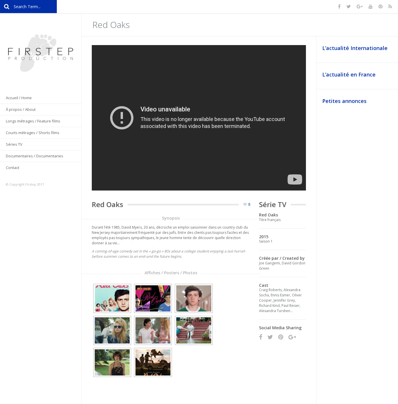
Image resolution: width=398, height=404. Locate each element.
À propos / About (21, 109)
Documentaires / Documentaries (34, 156)
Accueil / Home (19, 97)
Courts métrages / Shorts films (32, 132)
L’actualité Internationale (355, 48)
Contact (12, 167)
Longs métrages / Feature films (33, 121)
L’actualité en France (349, 74)
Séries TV (14, 144)
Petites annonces (344, 100)
